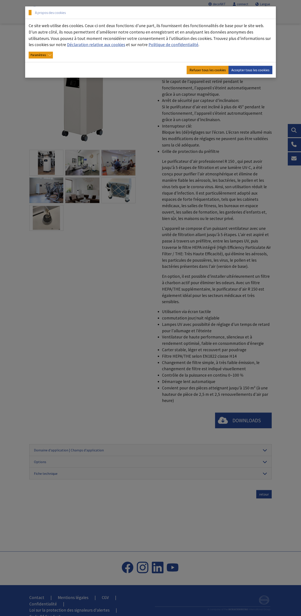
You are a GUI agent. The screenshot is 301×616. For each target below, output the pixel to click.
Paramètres (38, 55)
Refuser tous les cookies (208, 70)
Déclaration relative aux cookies (96, 44)
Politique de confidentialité (173, 44)
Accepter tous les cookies (250, 70)
